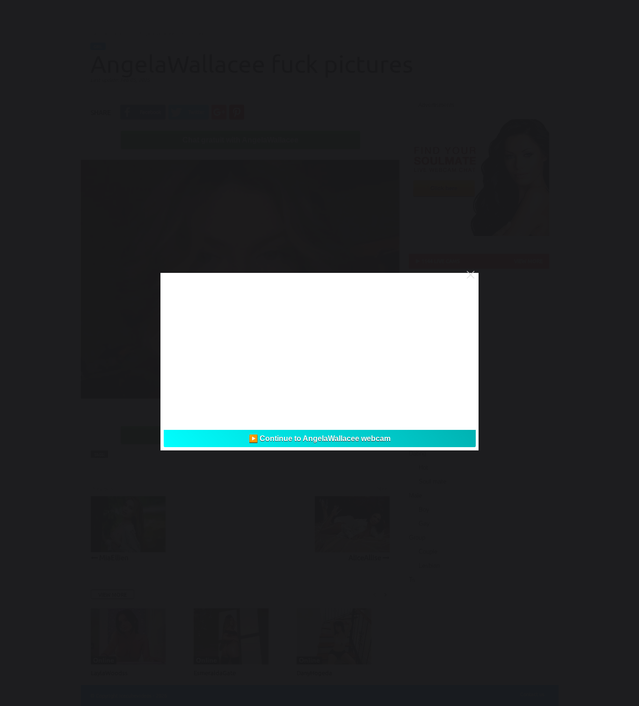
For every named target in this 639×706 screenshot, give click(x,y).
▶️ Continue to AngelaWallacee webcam (320, 438)
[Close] (471, 275)
